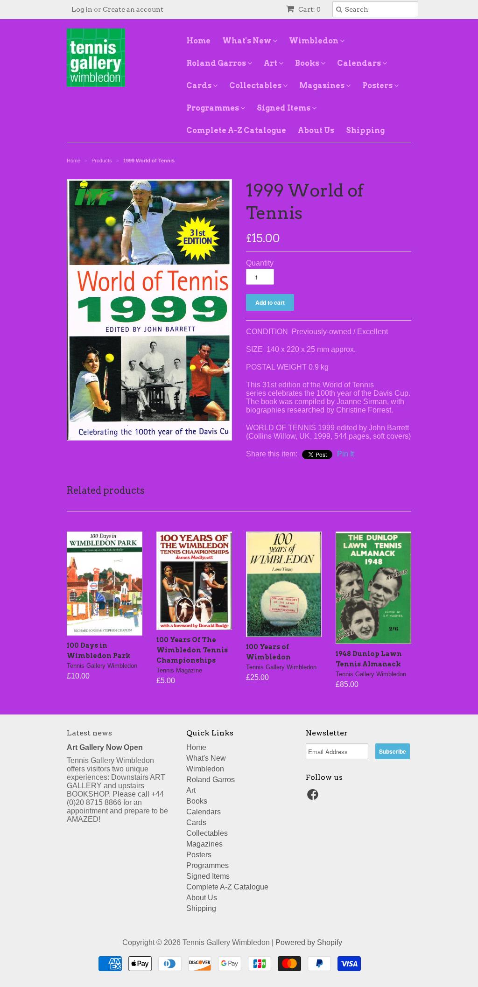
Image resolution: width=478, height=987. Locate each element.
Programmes (213, 108)
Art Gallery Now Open (105, 747)
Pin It (345, 454)
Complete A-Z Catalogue (236, 130)
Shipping (365, 130)
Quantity (260, 263)
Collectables (256, 85)
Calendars (359, 63)
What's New (247, 40)
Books (308, 63)
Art (271, 63)
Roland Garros (216, 63)
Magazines (322, 85)
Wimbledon (314, 40)
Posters (378, 85)
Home (198, 40)
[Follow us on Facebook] (314, 797)
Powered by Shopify (308, 942)
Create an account (133, 9)
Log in (81, 9)
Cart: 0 (309, 9)
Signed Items (284, 108)
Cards (199, 85)
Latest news (89, 732)
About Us (316, 130)
